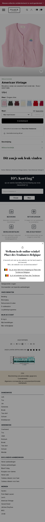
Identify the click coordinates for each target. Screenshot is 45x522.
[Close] (42, 243)
